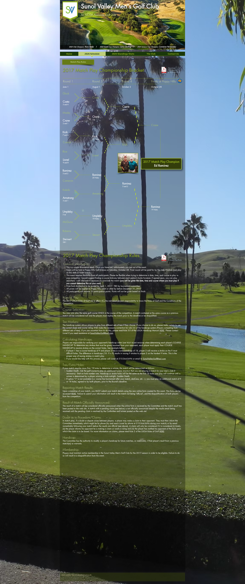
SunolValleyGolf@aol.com (101, 333)
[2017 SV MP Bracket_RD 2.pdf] (164, 70)
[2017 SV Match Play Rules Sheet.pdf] (164, 258)
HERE (162, 330)
